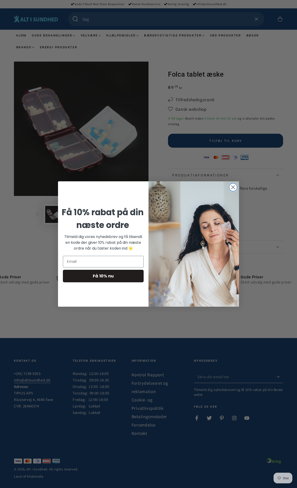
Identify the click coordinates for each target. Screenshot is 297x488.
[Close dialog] (233, 187)
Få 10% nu (103, 276)
